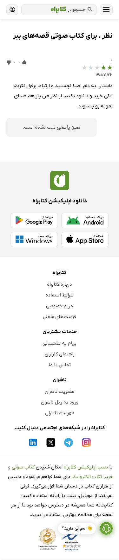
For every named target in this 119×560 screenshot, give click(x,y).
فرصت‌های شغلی (59, 317)
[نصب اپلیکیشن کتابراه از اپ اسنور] (85, 239)
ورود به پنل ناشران (59, 402)
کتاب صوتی (23, 467)
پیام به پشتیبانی (59, 343)
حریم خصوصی (59, 306)
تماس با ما (60, 365)
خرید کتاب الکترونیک (92, 477)
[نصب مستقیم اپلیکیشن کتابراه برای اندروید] (85, 220)
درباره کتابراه (59, 284)
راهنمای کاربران (60, 354)
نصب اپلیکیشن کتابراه (86, 467)
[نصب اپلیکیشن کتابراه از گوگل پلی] (34, 220)
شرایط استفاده (59, 295)
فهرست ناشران (59, 413)
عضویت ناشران (59, 391)
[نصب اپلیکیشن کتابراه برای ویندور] (34, 239)
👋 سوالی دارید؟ (77, 528)
